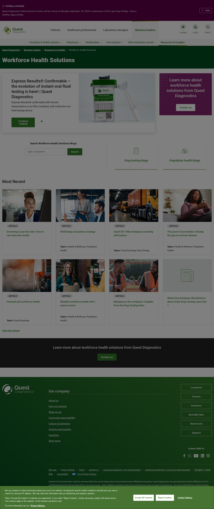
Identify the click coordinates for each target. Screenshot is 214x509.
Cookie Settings (185, 498)
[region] (107, 497)
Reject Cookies (165, 498)
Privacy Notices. (38, 506)
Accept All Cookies (143, 498)
